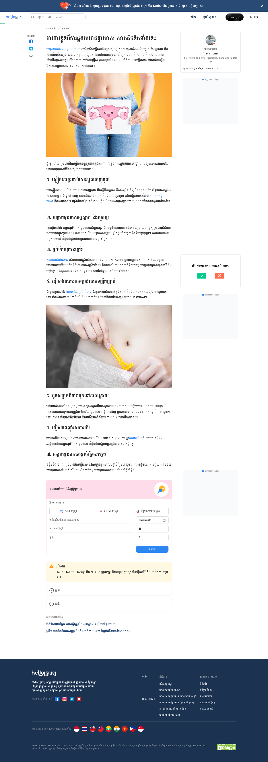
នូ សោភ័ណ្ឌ (198, 68)
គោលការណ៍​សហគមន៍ (169, 715)
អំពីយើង (203, 684)
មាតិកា (145, 676)
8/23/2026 (145, 520)
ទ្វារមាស (65, 28)
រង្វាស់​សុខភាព (148, 699)
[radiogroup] (109, 511)
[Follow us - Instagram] (64, 699)
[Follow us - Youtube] (79, 699)
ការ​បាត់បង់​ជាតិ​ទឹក (57, 260)
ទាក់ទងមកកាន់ (206, 708)
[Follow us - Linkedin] (72, 699)
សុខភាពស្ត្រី (51, 28)
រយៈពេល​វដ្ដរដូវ (56, 529)
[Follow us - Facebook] (57, 699)
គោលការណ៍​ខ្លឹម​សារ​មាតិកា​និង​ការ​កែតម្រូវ (177, 696)
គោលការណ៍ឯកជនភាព (169, 690)
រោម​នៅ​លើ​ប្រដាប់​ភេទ (78, 292)
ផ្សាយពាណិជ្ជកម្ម (207, 702)
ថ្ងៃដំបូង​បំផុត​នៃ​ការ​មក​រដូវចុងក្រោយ (64, 520)
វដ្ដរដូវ (51, 537)
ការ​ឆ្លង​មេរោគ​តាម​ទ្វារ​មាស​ (61, 49)
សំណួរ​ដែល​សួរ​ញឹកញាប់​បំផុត (172, 708)
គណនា (152, 549)
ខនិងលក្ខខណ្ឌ (165, 684)
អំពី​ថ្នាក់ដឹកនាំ (206, 690)
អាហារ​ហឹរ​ (135, 438)
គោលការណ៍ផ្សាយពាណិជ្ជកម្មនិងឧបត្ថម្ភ (176, 702)
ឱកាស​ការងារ (206, 696)
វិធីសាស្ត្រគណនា (57, 502)
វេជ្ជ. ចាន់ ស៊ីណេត (210, 53)
